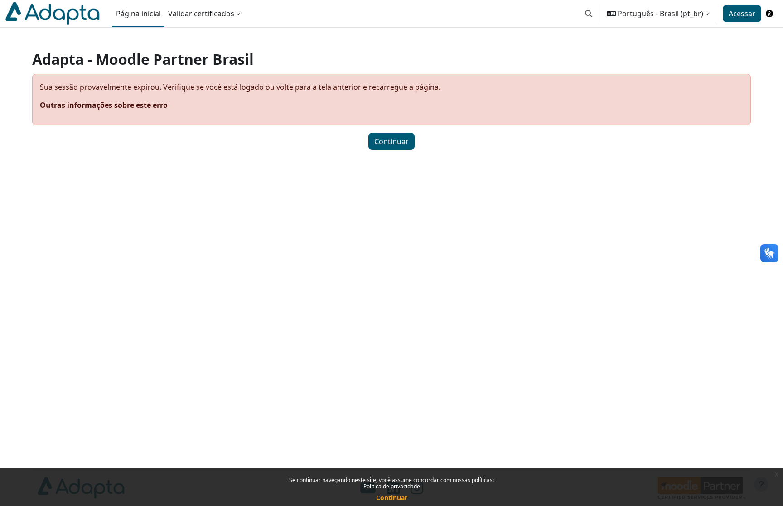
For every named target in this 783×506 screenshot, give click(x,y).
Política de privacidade (391, 486)
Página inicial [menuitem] (138, 14)
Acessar (742, 14)
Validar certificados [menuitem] (201, 14)
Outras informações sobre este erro (104, 105)
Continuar (391, 497)
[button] (588, 13)
